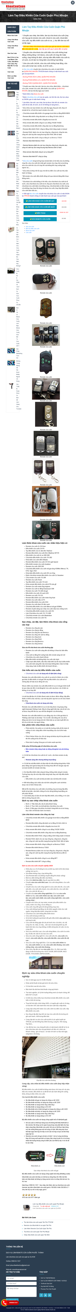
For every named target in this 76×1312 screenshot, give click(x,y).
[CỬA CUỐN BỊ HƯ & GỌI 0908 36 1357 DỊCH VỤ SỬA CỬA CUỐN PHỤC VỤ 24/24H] (11, 270)
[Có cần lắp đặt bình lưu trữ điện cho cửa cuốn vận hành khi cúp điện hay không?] (11, 229)
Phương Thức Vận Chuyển (48, 1289)
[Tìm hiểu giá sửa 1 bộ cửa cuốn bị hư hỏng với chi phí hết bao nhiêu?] (11, 94)
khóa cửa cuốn (35, 97)
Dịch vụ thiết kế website (48, 1278)
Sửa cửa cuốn (12, 53)
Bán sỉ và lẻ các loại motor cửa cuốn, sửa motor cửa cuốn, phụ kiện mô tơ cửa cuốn (13, 63)
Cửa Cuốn (11, 72)
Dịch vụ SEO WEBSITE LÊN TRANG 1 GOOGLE (54, 1281)
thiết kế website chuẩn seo (48, 1309)
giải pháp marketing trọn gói (19, 353)
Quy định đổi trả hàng (47, 1286)
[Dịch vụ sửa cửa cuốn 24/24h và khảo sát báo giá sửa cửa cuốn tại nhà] (11, 193)
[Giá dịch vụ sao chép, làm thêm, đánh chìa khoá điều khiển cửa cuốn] (11, 133)
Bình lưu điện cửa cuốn (12, 77)
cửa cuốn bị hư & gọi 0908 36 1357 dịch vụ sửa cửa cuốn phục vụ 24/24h (18, 286)
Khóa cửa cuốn (13, 35)
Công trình (37, 19)
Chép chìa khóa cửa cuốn (13, 41)
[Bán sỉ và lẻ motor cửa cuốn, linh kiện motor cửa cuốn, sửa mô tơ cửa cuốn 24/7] (11, 309)
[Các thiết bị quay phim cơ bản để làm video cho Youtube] (11, 386)
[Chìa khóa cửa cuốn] (15, 7)
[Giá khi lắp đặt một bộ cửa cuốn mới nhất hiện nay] (11, 165)
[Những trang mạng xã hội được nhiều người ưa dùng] (11, 362)
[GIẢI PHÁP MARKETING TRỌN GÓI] (11, 350)
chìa (28, 97)
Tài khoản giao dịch (46, 1283)
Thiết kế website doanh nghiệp (32, 1309)
